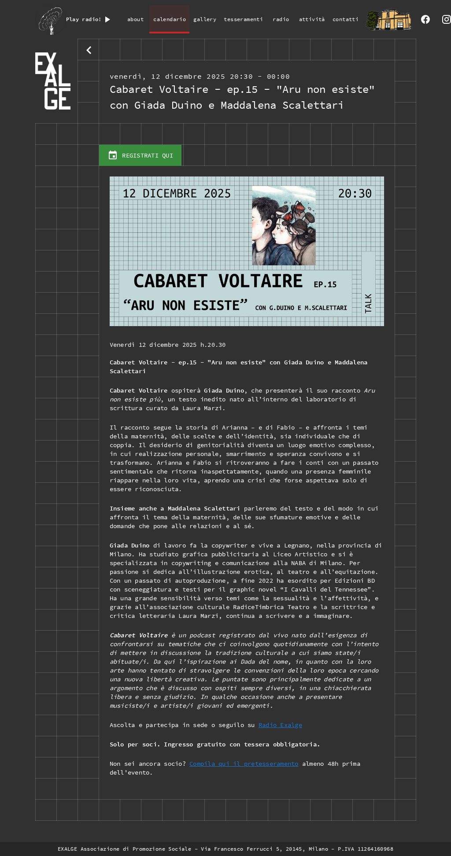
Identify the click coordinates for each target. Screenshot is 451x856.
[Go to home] (388, 19)
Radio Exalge (280, 725)
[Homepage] (56, 81)
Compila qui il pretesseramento (244, 764)
